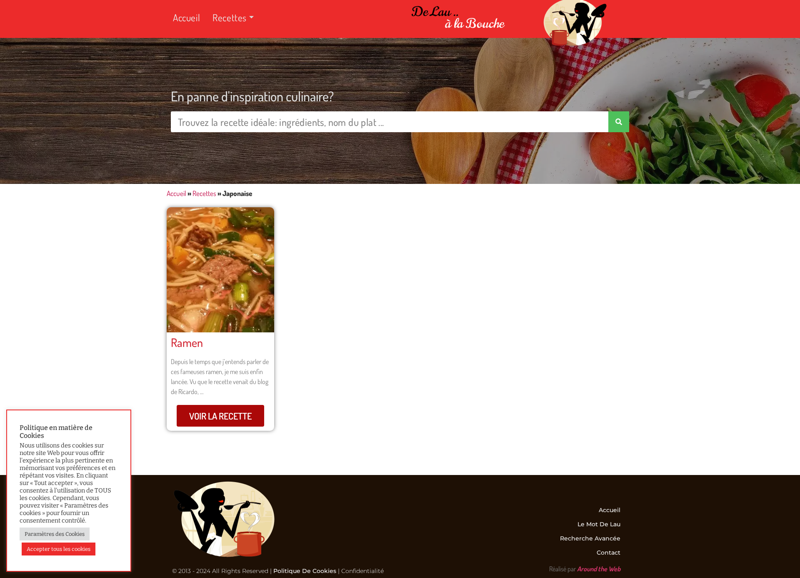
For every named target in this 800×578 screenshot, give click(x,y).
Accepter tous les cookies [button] (58, 549)
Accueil (186, 17)
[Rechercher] (618, 121)
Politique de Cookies (304, 571)
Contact (608, 552)
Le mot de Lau (599, 524)
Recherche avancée (590, 538)
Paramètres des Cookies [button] (55, 534)
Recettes (229, 17)
